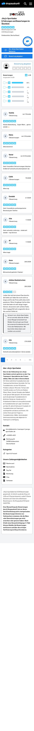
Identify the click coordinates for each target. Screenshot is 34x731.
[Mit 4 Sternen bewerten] (25, 68)
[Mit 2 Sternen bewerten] (18, 68)
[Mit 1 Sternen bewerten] (14, 68)
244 (30, 360)
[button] (25, 3)
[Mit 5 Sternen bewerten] (29, 68)
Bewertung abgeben (22, 64)
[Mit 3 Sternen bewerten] (21, 68)
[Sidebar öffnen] (30, 3)
